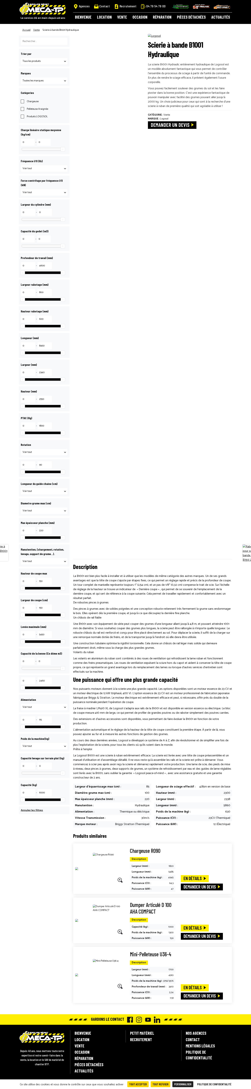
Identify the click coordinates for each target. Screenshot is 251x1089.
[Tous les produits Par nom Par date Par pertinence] (44, 61)
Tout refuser (160, 1084)
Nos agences (196, 1033)
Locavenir (180, 6)
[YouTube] (147, 1019)
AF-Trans (201, 6)
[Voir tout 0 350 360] (44, 452)
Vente (122, 17)
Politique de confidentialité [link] (214, 1084)
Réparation (162, 17)
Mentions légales (200, 1045)
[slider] (63, 149)
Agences (84, 6)
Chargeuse (33, 101)
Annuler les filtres (32, 810)
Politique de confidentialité (199, 1055)
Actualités (220, 17)
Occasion (139, 17)
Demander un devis (170, 124)
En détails (193, 878)
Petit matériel (142, 1033)
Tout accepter (138, 1084)
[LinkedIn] (156, 1019)
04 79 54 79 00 (156, 6)
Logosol (164, 119)
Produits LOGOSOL (37, 117)
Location (104, 17)
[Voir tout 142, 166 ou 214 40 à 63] (44, 491)
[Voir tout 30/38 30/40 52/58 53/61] (44, 168)
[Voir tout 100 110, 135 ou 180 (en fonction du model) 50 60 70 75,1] (44, 510)
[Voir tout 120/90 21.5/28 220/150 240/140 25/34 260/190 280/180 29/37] (44, 192)
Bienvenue (83, 17)
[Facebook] (129, 1019)
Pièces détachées (191, 17)
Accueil (26, 30)
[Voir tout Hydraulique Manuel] (44, 561)
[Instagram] (138, 1019)
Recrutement (128, 6)
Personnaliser (182, 1084)
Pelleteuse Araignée (37, 109)
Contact (104, 6)
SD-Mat (222, 7)
